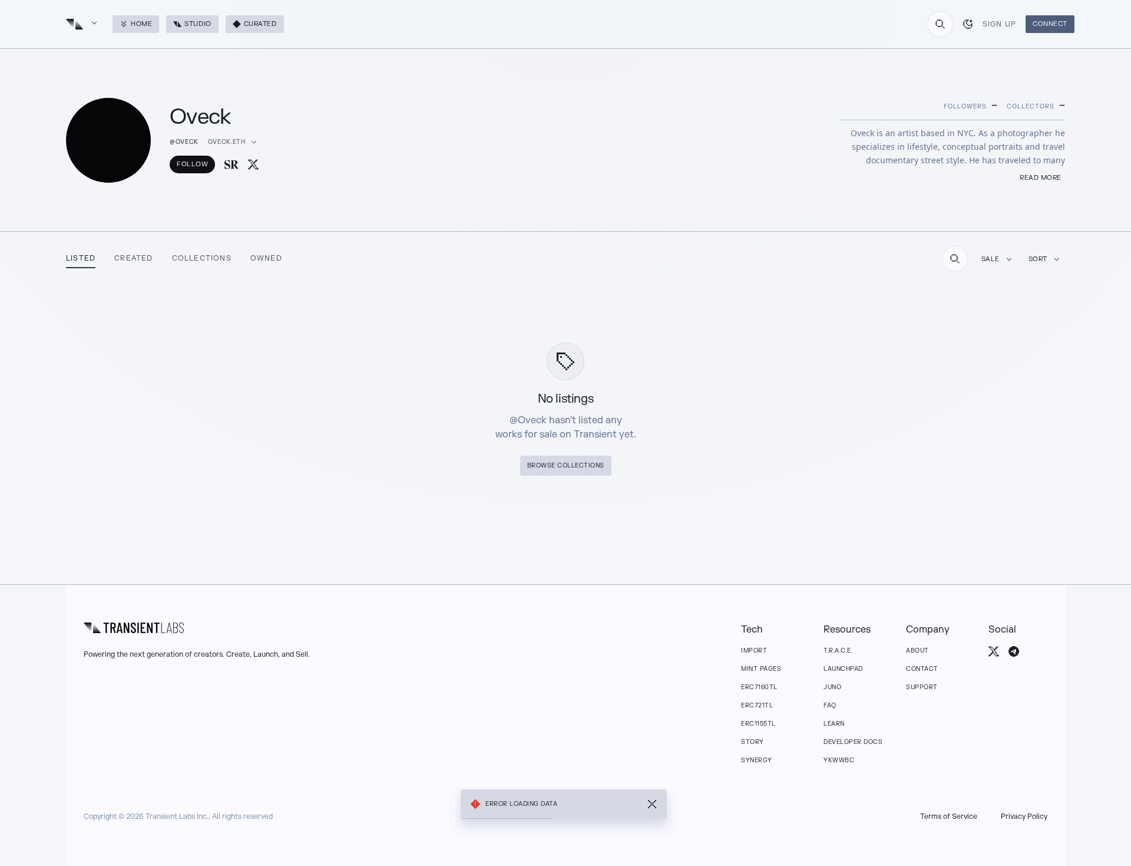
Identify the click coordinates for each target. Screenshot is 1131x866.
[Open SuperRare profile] (231, 164)
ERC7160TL (759, 687)
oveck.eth (227, 142)
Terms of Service (948, 816)
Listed (80, 258)
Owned (266, 258)
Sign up (999, 24)
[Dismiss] (652, 804)
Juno (832, 687)
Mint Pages (761, 669)
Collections (202, 258)
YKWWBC (839, 760)
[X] (253, 164)
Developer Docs (853, 742)
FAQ (830, 705)
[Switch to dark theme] (968, 24)
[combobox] (940, 24)
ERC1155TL (758, 723)
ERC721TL (757, 705)
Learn (834, 723)
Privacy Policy (1024, 816)
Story (752, 742)
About (917, 650)
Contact (922, 669)
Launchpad (843, 669)
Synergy (756, 760)
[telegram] (1013, 651)
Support (922, 687)
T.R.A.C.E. (838, 650)
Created (133, 258)
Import (754, 650)
